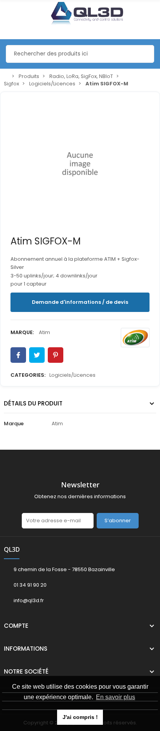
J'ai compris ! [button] (80, 717)
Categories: (27, 375)
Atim (44, 332)
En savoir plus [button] (115, 697)
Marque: (22, 332)
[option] (80, 164)
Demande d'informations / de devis (80, 302)
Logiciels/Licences (72, 375)
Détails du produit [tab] (33, 403)
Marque (14, 423)
